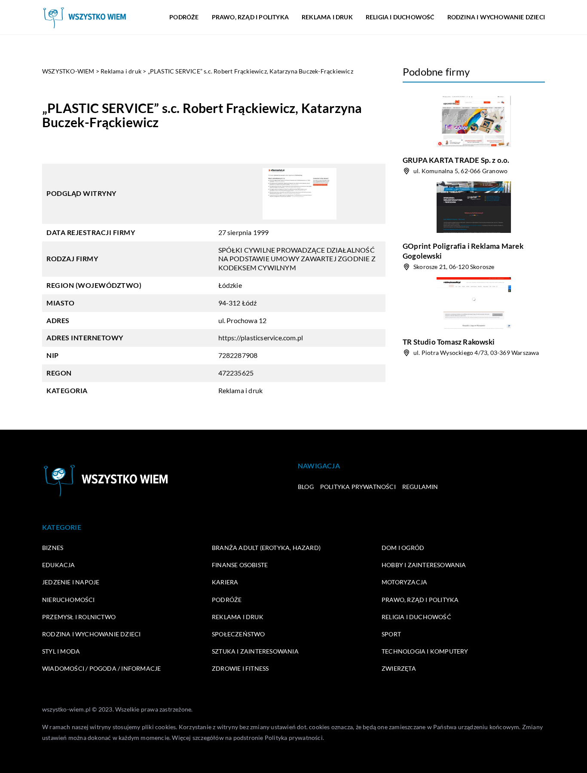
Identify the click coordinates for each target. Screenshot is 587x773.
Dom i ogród (403, 547)
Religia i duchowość (400, 17)
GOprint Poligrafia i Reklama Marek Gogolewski (463, 250)
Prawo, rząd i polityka (250, 17)
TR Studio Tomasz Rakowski (449, 341)
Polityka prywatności (358, 486)
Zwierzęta (399, 668)
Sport (391, 634)
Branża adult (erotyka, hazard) (266, 547)
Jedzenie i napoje (70, 582)
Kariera (225, 582)
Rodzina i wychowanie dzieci (496, 17)
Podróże (184, 17)
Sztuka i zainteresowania (255, 651)
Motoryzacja (404, 582)
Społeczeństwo (238, 634)
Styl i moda (61, 651)
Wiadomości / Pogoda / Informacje (101, 668)
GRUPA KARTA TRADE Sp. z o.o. (456, 160)
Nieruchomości (68, 599)
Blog (306, 486)
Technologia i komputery (425, 651)
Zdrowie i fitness (240, 668)
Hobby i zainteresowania (424, 564)
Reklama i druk (327, 17)
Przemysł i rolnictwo (79, 616)
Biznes (52, 547)
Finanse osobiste (240, 564)
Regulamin (420, 486)
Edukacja (58, 564)
